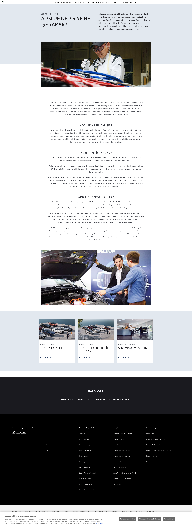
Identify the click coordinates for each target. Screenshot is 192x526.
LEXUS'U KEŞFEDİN (47, 344)
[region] (96, 519)
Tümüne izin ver (168, 519)
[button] (7, 2)
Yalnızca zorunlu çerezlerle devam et (149, 519)
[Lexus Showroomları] (182, 2)
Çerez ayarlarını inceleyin (127, 519)
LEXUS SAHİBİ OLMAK (126, 344)
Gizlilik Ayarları (100, 523)
